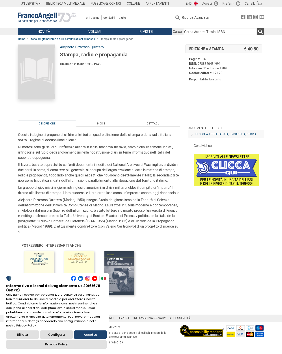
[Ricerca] (260, 31)
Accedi (207, 3)
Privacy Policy (56, 344)
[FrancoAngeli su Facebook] (243, 18)
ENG (189, 3)
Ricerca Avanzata (195, 17)
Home (21, 39)
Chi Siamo (93, 17)
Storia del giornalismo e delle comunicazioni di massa (62, 39)
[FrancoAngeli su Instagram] (255, 18)
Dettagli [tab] (153, 123)
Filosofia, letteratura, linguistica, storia (225, 134)
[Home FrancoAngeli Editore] (47, 17)
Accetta (90, 334)
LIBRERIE (124, 318)
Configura (56, 334)
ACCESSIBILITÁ (180, 318)
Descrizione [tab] (47, 123)
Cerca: (177, 32)
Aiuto (122, 17)
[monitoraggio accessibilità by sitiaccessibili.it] (202, 328)
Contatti (109, 17)
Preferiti (228, 3)
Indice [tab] (101, 123)
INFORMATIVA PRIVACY (150, 318)
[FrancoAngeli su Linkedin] (249, 18)
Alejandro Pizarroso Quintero (82, 47)
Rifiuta (22, 334)
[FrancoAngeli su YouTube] (262, 18)
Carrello (250, 3)
